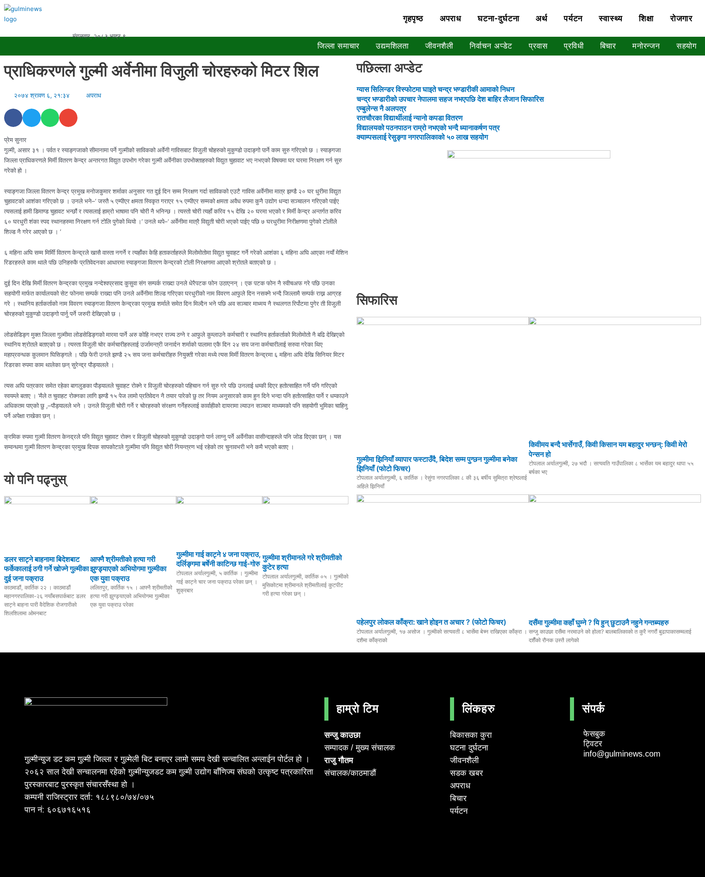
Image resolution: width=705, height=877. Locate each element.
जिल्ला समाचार (338, 46)
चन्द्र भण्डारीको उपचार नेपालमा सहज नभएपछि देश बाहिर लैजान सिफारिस (450, 99)
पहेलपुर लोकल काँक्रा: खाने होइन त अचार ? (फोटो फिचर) (431, 622)
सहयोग (686, 46)
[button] (13, 118)
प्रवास (538, 46)
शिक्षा (646, 18)
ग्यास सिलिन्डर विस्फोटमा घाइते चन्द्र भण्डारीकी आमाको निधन (435, 89)
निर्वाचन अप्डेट (491, 46)
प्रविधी (573, 46)
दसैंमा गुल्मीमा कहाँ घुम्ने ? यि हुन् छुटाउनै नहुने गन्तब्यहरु (599, 622)
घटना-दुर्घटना (498, 18)
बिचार (608, 46)
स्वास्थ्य (611, 18)
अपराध (450, 18)
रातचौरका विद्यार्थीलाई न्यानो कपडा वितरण (410, 118)
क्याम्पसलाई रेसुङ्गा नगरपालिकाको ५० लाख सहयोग (422, 137)
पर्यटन (573, 18)
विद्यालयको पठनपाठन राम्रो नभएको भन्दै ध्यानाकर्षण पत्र (428, 127)
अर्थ (542, 18)
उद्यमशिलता (392, 46)
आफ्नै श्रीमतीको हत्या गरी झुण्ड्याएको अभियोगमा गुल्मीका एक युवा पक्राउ (128, 569)
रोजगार (681, 18)
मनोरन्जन (646, 46)
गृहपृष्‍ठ (413, 18)
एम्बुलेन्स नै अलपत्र (381, 108)
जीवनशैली (439, 46)
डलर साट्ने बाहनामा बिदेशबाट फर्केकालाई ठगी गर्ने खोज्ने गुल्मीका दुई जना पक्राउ (46, 569)
